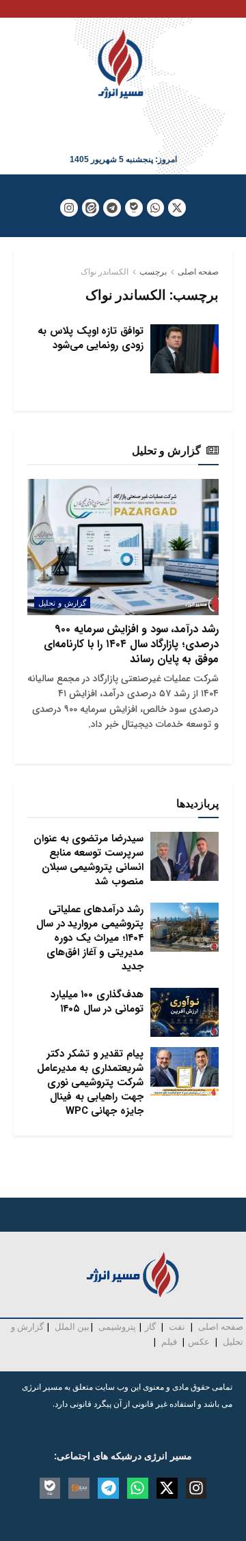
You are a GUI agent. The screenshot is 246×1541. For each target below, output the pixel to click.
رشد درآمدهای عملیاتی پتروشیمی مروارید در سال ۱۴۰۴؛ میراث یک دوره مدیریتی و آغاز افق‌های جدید (90, 938)
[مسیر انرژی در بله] (134, 208)
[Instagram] (69, 208)
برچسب (153, 271)
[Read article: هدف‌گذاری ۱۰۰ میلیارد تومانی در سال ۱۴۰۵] (184, 1012)
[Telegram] (112, 208)
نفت (177, 1326)
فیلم (168, 1341)
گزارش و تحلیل (62, 602)
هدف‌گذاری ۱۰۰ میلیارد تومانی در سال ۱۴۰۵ (97, 1001)
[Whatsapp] (156, 208)
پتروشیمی (117, 1326)
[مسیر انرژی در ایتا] (91, 208)
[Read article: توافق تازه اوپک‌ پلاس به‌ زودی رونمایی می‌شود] (184, 348)
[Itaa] (79, 1488)
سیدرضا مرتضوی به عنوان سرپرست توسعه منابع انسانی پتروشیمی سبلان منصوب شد (88, 860)
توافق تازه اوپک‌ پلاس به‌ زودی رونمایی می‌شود (91, 338)
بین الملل (72, 1326)
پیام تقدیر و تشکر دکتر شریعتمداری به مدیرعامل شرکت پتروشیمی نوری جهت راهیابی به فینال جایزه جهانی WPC (90, 1082)
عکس (199, 1341)
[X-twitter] (177, 208)
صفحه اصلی (198, 271)
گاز (150, 1326)
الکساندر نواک (104, 271)
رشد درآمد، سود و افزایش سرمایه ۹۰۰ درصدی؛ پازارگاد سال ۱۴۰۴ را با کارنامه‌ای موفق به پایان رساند (131, 644)
